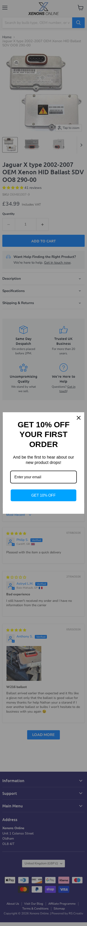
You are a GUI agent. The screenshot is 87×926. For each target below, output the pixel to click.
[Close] (78, 417)
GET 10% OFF (43, 495)
